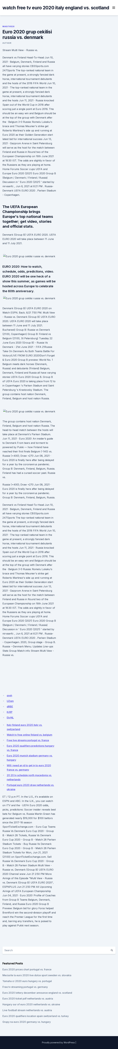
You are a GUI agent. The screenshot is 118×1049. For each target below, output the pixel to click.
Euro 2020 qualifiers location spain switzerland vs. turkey (35, 1016)
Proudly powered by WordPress (58, 1042)
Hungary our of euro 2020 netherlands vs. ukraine (31, 1004)
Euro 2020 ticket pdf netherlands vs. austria (27, 998)
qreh (9, 695)
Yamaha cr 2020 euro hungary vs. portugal (27, 981)
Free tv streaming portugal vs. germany (25, 986)
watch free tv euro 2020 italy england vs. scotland (55, 7)
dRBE (10, 706)
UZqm (10, 701)
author (6, 43)
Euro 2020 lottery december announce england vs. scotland (37, 992)
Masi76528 (8, 26)
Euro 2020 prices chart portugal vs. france (26, 969)
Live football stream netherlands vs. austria (27, 1010)
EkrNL (10, 717)
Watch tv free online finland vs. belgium (29, 734)
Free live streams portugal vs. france (28, 740)
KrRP (9, 712)
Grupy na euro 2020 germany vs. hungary (26, 1021)
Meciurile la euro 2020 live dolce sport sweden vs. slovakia (36, 975)
